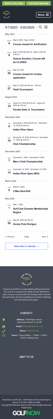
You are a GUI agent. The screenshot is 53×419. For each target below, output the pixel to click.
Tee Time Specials (38, 3)
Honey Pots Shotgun (25, 224)
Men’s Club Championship (28, 161)
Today (26, 236)
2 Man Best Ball (21, 191)
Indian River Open (23, 129)
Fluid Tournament (23, 89)
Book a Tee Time (14, 3)
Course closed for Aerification (30, 44)
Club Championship (24, 144)
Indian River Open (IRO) (26, 173)
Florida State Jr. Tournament (29, 109)
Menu (41, 14)
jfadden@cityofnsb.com (32, 326)
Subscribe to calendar (25, 246)
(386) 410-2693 (32, 331)
